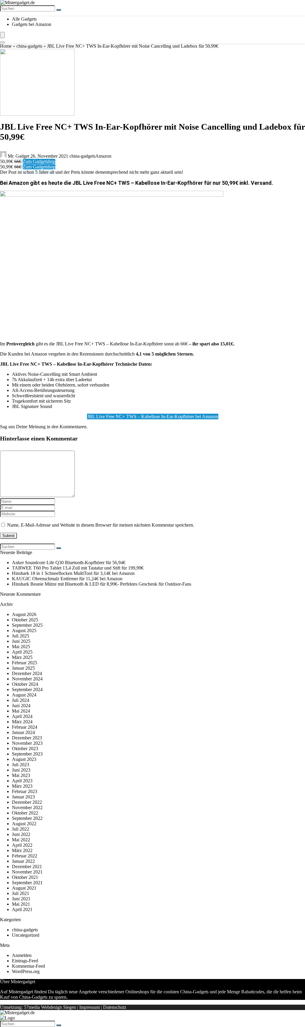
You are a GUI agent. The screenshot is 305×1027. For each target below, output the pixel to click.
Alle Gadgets (24, 18)
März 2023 (22, 786)
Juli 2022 (20, 828)
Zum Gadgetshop (39, 161)
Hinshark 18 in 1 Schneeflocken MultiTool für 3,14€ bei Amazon (73, 573)
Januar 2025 (23, 668)
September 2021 (27, 882)
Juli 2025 (20, 635)
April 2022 (22, 845)
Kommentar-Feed (28, 966)
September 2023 (27, 753)
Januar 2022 (23, 861)
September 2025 (27, 625)
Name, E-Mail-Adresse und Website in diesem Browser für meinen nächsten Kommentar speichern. (100, 525)
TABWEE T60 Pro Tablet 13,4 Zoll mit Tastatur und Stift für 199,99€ (78, 567)
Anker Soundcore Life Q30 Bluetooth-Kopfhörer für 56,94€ (68, 562)
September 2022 (27, 818)
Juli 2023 (20, 764)
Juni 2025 (21, 641)
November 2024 (27, 678)
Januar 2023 (23, 796)
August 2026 (24, 614)
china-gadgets (29, 46)
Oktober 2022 (25, 812)
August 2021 (24, 888)
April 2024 (22, 716)
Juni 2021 (21, 898)
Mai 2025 (21, 646)
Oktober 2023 (25, 748)
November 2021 (27, 871)
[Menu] (2, 35)
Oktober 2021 (25, 877)
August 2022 (24, 823)
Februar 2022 (24, 855)
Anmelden (22, 955)
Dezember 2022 (27, 802)
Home (6, 46)
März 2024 (22, 721)
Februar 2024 (24, 727)
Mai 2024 (21, 710)
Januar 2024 (23, 732)
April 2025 (22, 651)
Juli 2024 (20, 700)
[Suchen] (58, 10)
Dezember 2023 (27, 737)
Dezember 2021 (27, 866)
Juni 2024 (21, 705)
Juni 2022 (21, 834)
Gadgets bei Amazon (31, 24)
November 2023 (27, 743)
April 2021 (22, 909)
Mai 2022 (21, 839)
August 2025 (24, 630)
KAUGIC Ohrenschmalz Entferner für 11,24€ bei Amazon (67, 578)
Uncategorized (25, 935)
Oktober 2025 (25, 619)
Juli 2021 (20, 893)
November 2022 (27, 807)
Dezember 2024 (27, 673)
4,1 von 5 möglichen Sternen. (165, 353)
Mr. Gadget (18, 156)
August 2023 (24, 759)
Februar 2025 (24, 662)
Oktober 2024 (25, 684)
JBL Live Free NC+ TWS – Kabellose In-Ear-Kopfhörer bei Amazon (152, 416)
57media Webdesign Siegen (50, 1007)
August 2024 (24, 694)
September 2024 (27, 689)
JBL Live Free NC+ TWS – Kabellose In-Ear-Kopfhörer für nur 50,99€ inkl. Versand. (172, 183)
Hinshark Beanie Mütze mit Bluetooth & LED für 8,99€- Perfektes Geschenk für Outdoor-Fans (101, 584)
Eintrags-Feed (25, 960)
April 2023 (22, 780)
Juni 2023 (21, 769)
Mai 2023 (21, 775)
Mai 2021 (21, 904)
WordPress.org (26, 971)
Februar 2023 (24, 791)
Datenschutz (114, 1007)
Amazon (103, 156)
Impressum (89, 1007)
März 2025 (22, 657)
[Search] (2, 42)
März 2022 (22, 850)
